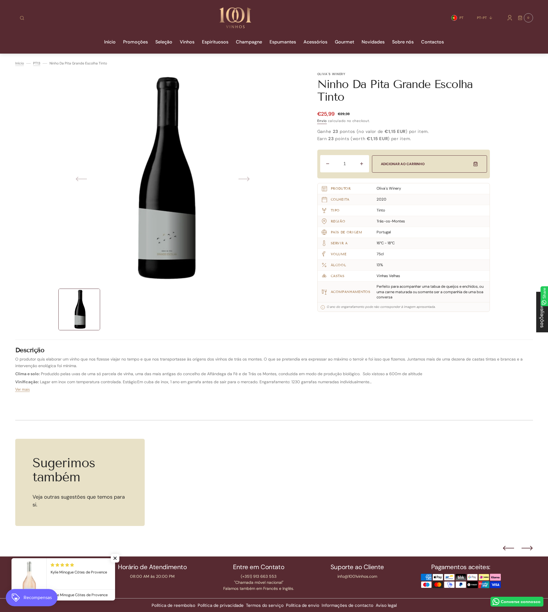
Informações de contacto (347, 605)
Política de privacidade (221, 605)
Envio (322, 121)
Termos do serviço (265, 605)
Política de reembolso (173, 605)
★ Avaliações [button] (542, 312)
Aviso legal (386, 605)
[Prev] (508, 548)
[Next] (527, 548)
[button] (22, 18)
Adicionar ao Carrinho (403, 164)
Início (19, 63)
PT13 (36, 63)
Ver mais (22, 389)
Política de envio (302, 605)
